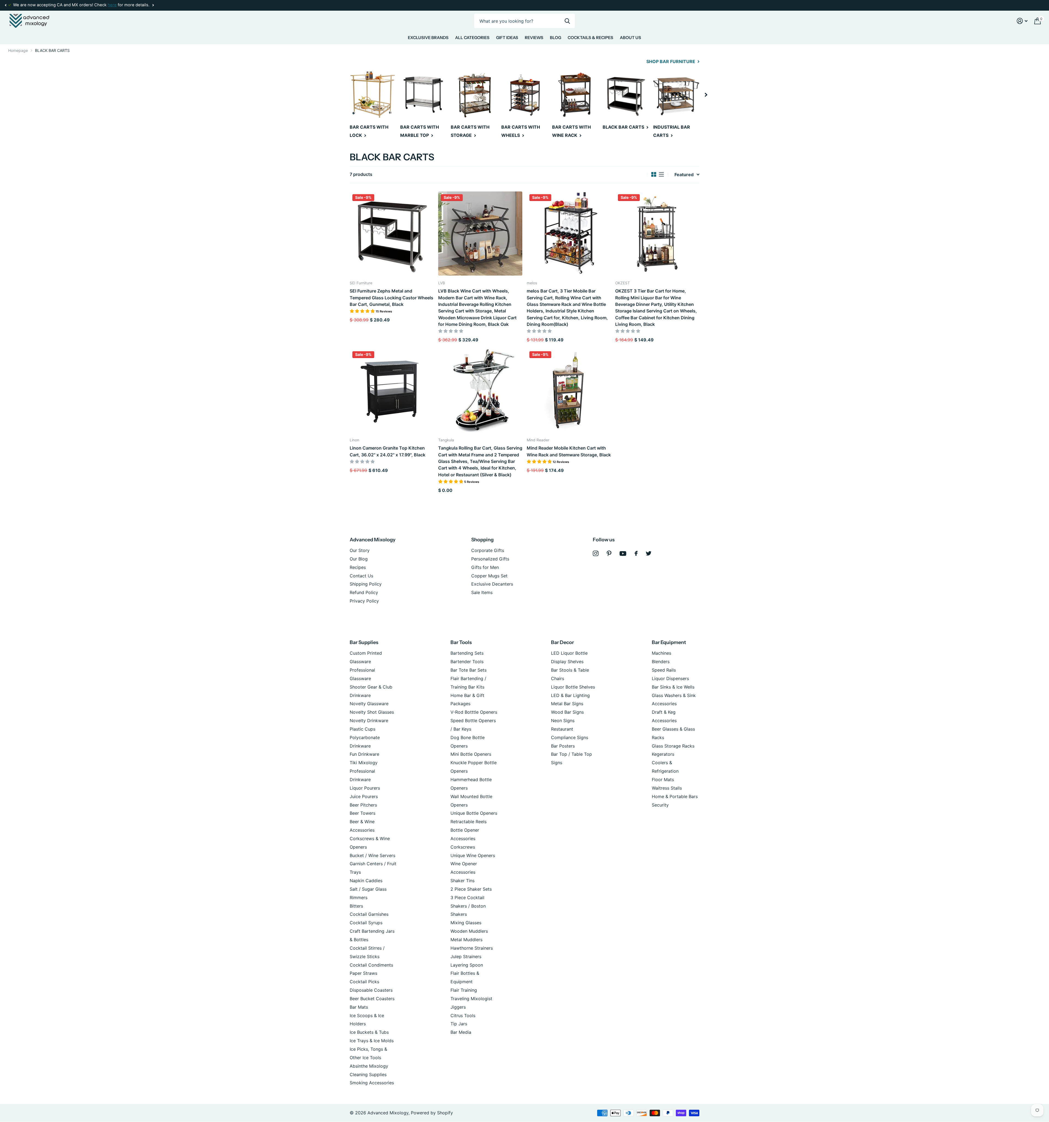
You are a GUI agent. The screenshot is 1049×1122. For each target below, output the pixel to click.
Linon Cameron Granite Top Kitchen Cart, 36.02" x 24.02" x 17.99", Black (387, 451)
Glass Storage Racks (673, 746)
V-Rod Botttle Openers (473, 712)
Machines (661, 653)
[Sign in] (1022, 21)
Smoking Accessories (372, 1082)
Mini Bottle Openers (470, 754)
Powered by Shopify (432, 1112)
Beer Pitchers (363, 805)
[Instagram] (596, 553)
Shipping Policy (366, 584)
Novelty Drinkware (369, 720)
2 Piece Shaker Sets (471, 889)
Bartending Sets (467, 653)
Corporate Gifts (487, 550)
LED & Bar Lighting (570, 695)
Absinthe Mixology (369, 1066)
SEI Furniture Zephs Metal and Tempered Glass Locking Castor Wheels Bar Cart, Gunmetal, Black (391, 297)
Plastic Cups (362, 729)
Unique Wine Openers (472, 855)
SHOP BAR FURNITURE (671, 61)
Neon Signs (562, 720)
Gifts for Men (485, 567)
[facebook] (636, 553)
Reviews (534, 37)
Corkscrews (462, 847)
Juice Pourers (364, 796)
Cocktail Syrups (366, 922)
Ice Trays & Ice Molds (372, 1040)
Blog (555, 37)
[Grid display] (653, 174)
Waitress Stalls (667, 788)
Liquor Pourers (365, 788)
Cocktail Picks (364, 981)
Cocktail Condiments (371, 965)
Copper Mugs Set (489, 575)
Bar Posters (563, 746)
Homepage (18, 50)
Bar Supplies (364, 642)
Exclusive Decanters (492, 584)
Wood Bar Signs (567, 712)
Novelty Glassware (369, 703)
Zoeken (567, 21)
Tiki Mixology (364, 762)
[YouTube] (623, 553)
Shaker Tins (462, 880)
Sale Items (482, 592)
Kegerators (663, 754)
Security (660, 805)
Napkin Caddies (366, 880)
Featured (684, 174)
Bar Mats (359, 1007)
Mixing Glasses (465, 922)
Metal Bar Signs (567, 703)
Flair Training (463, 990)
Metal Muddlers (466, 939)
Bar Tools (461, 642)
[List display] (661, 174)
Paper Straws (363, 973)
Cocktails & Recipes (590, 37)
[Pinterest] (609, 553)
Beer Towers (362, 813)
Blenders (661, 661)
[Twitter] (649, 553)
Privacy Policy (364, 601)
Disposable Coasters (371, 990)
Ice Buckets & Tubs (369, 1032)
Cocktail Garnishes (369, 914)
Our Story (360, 550)
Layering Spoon (466, 965)
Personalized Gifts (490, 559)
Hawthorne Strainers (471, 948)
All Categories (472, 37)
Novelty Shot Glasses (372, 712)
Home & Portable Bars (675, 796)
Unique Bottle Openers (473, 813)
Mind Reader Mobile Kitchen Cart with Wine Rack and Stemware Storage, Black (569, 451)
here (112, 4)
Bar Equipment (669, 642)
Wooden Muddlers (469, 931)
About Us (630, 37)
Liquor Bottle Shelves (573, 687)
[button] (5, 5)
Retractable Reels (468, 821)
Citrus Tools (462, 1015)
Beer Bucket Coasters (372, 998)
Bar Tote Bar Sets (468, 670)
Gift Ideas (507, 37)
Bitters (356, 906)
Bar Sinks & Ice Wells (673, 687)
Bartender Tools (467, 661)
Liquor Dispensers (670, 678)
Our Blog (359, 559)
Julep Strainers (465, 956)
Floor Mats (663, 779)
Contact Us (361, 575)
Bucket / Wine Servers (372, 855)
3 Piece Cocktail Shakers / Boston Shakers (468, 906)
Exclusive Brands (428, 37)
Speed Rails (664, 670)
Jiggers (458, 1007)
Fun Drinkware (364, 754)
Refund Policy (364, 592)
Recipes (358, 567)
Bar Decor (562, 642)
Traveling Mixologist (471, 998)
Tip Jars (458, 1023)
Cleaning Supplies (368, 1074)
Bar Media (460, 1032)
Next (153, 5)
